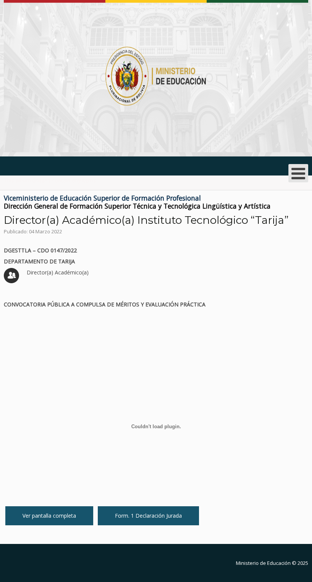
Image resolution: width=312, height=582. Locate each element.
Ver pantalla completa (49, 515)
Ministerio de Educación (263, 563)
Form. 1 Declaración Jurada (148, 515)
